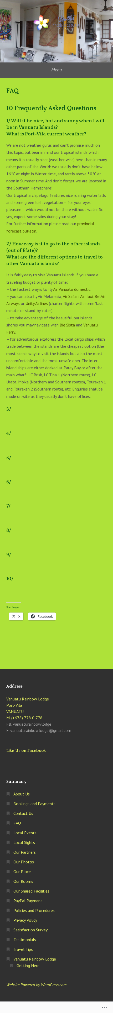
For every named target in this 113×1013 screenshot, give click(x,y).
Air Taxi (86, 296)
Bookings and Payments (34, 803)
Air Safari (71, 296)
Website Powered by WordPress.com (36, 984)
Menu (56, 70)
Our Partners (24, 852)
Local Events (25, 832)
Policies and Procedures (34, 910)
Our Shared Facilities (31, 891)
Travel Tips (23, 949)
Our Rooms (23, 881)
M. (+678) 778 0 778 (24, 717)
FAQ (17, 823)
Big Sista (67, 325)
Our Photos (23, 861)
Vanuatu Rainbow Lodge (34, 959)
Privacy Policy (25, 920)
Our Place (22, 871)
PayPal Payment (27, 900)
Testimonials (24, 939)
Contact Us (23, 813)
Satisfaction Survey (30, 929)
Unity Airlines (36, 303)
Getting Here (28, 965)
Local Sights (24, 842)
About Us (21, 793)
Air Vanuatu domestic (71, 289)
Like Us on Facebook (26, 750)
